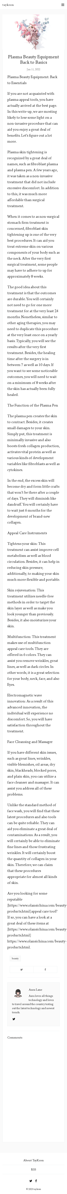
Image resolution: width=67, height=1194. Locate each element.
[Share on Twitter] (22, 969)
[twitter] (30, 1180)
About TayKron (33, 1160)
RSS (33, 1169)
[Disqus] (33, 1090)
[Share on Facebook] (45, 969)
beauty (15, 958)
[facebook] (36, 1180)
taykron (8, 5)
